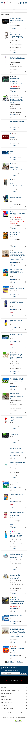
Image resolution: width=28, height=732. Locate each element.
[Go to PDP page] (5, 23)
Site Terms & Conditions (7, 712)
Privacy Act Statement (21, 712)
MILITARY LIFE (4, 705)
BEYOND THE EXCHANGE (7, 708)
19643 (18, 661)
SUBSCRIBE (23, 673)
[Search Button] (16, 3)
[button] (7, 11)
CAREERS (3, 696)
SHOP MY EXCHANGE (6, 693)
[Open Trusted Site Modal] (18, 720)
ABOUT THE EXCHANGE (7, 702)
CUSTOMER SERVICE (6, 699)
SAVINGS (3, 687)
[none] (7, 11)
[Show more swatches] (17, 76)
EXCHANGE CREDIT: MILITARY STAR (10, 690)
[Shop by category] (2, 2)
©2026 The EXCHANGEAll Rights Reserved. (14, 717)
